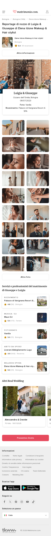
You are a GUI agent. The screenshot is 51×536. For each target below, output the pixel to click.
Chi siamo (25, 471)
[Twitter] (10, 501)
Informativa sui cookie (34, 459)
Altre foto (25, 277)
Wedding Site (17, 475)
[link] (24, 406)
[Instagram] (21, 501)
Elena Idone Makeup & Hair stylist (20, 366)
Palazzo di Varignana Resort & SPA (21, 300)
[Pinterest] (16, 501)
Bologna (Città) (19, 19)
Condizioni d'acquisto (35, 456)
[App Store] (11, 490)
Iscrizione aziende (9, 471)
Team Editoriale (39, 471)
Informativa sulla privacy (12, 459)
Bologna (6, 19)
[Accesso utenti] (47, 11)
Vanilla (7, 333)
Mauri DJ (8, 317)
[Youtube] (27, 501)
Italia (10, 515)
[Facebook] (4, 501)
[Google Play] (30, 490)
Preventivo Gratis (25, 438)
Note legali (17, 456)
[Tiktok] (33, 501)
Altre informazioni (25, 53)
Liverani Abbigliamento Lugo (18, 350)
